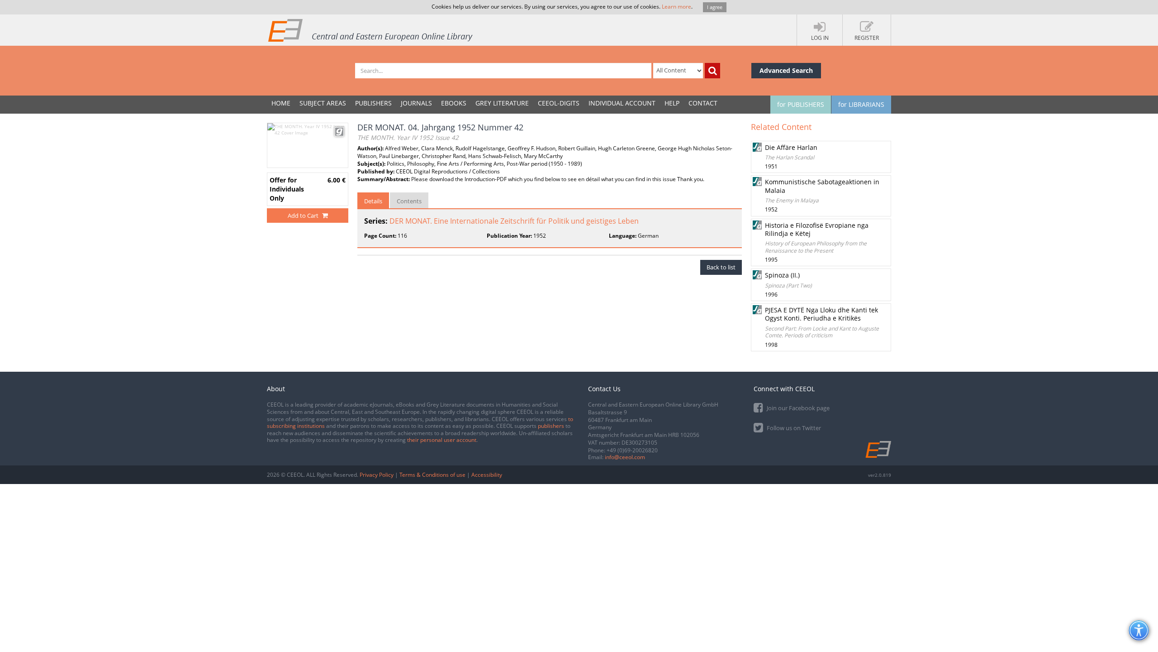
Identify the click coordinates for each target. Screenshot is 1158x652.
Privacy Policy (377, 475)
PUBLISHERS (373, 103)
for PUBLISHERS (800, 104)
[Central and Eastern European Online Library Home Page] (371, 29)
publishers (551, 426)
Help (671, 103)
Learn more (676, 6)
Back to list (721, 267)
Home (280, 103)
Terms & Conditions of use (432, 475)
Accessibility (486, 475)
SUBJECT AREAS (322, 103)
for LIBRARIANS (861, 104)
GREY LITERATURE (502, 103)
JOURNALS (416, 103)
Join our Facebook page (797, 408)
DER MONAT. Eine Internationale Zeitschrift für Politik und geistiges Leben (514, 221)
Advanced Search (786, 70)
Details (373, 201)
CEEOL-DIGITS (558, 103)
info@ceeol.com (625, 457)
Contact (702, 103)
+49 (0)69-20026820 (632, 450)
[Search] (712, 70)
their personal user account (441, 440)
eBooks (453, 103)
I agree (714, 7)
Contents (409, 201)
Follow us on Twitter (793, 428)
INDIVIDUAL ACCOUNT (621, 103)
